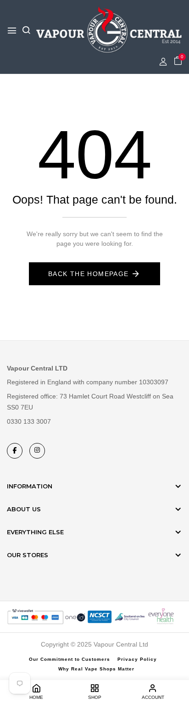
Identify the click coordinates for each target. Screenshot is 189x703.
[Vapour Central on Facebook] (14, 451)
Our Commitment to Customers (69, 659)
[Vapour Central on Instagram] (37, 451)
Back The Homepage (88, 273)
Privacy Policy (137, 659)
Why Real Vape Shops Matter (96, 668)
